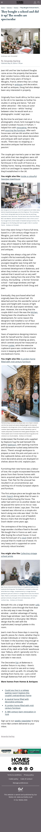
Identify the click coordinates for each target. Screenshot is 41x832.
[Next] (35, 396)
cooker (11, 345)
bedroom (12, 444)
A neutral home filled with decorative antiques (17, 700)
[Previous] (5, 396)
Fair (17, 662)
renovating (21, 127)
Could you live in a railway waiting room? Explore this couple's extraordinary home (18, 693)
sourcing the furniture (15, 130)
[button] (20, 401)
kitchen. (34, 312)
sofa (37, 604)
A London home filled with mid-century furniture (19, 706)
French (10, 496)
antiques (19, 84)
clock (24, 538)
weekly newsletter (23, 721)
